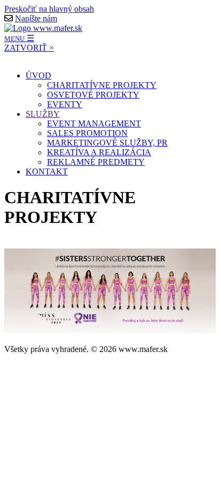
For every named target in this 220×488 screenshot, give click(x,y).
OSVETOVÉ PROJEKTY (93, 94)
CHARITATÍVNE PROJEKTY (101, 85)
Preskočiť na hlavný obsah (49, 8)
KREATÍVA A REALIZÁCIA (99, 152)
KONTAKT (47, 171)
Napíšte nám (36, 18)
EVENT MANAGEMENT (94, 123)
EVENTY (64, 104)
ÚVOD (38, 75)
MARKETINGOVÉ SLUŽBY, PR (107, 142)
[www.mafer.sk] (43, 28)
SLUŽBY (43, 113)
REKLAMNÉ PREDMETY (96, 161)
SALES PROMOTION (87, 133)
